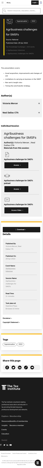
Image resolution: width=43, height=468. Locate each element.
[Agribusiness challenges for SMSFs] (26, 368)
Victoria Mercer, (12, 246)
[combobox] (21, 10)
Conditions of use (32, 453)
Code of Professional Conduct (19, 453)
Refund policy (4, 456)
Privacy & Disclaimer (6, 453)
